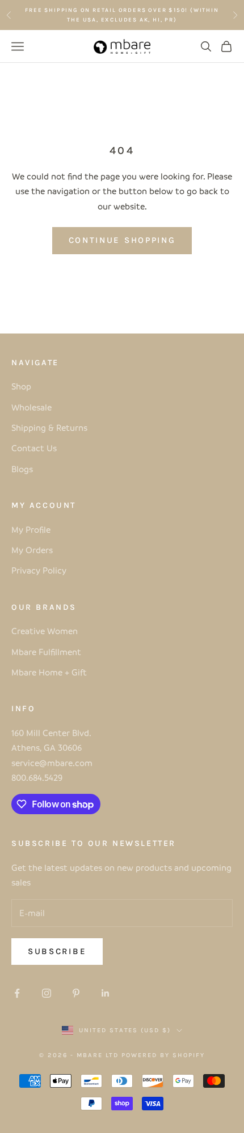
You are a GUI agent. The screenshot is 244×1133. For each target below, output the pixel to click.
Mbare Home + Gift (49, 672)
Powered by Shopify (163, 1055)
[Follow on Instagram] (46, 993)
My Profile (31, 529)
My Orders (32, 549)
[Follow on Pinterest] (76, 993)
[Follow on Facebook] (17, 993)
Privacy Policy (38, 570)
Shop (21, 386)
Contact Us (34, 448)
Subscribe (57, 951)
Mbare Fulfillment (46, 651)
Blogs (22, 468)
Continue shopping (122, 240)
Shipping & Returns (49, 427)
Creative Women (44, 630)
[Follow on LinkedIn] (105, 993)
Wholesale (31, 407)
